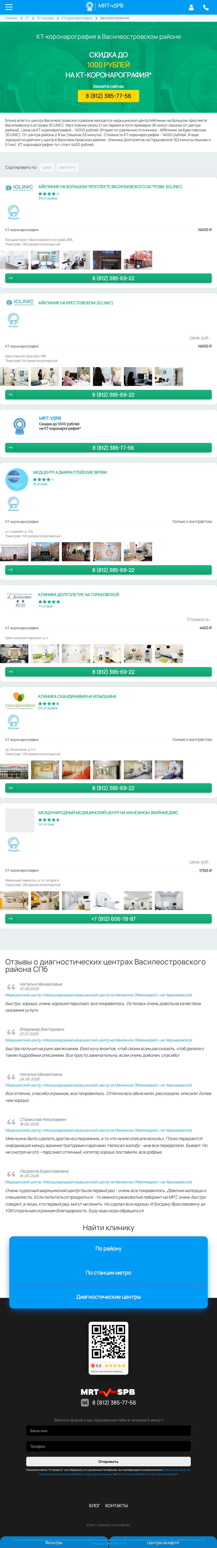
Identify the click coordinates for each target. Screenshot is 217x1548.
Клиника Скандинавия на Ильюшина (77, 696)
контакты (116, 1505)
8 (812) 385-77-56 (206, 7)
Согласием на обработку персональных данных (147, 1474)
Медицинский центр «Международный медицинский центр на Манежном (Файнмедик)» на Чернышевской (98, 994)
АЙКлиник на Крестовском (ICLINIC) (75, 303)
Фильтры (54, 1542)
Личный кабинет (191, 7)
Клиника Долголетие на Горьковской (78, 594)
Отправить (108, 1461)
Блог (94, 1505)
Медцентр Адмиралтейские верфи (70, 472)
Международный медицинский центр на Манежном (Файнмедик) (108, 812)
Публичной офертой (177, 1470)
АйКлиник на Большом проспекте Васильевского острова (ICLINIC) (110, 186)
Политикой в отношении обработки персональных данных (76, 1474)
